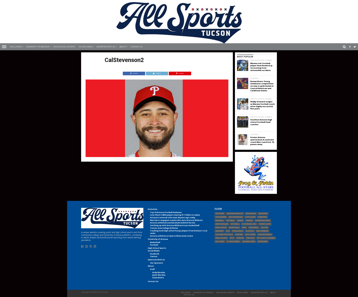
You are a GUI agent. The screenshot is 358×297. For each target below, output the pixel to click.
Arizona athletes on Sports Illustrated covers (171, 236)
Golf (232, 238)
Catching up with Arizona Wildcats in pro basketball (174, 225)
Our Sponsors (156, 263)
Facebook (154, 253)
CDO (228, 231)
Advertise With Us (106, 46)
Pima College (221, 238)
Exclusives (16, 46)
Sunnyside (262, 217)
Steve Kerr (263, 241)
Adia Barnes (220, 217)
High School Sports (64, 46)
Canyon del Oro (249, 224)
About (122, 46)
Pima (244, 227)
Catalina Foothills (224, 234)
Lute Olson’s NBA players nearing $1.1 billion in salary (175, 215)
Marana (240, 238)
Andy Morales (158, 272)
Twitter (153, 256)
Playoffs (250, 231)
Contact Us (136, 46)
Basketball (155, 242)
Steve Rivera (158, 277)
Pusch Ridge (237, 231)
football (235, 224)
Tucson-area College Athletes (164, 228)
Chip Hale (250, 238)
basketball (234, 227)
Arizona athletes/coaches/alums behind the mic (172, 222)
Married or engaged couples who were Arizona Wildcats (176, 220)
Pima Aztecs (220, 227)
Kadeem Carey (248, 241)
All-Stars (219, 241)
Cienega (249, 220)
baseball (219, 220)
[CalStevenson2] (157, 156)
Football (154, 245)
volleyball (254, 227)
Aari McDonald (265, 234)
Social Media (85, 46)
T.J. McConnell (233, 241)
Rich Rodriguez (236, 217)
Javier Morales (158, 275)
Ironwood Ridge (262, 220)
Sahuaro (219, 231)
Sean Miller (251, 213)
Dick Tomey (250, 234)
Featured (219, 213)
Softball (230, 220)
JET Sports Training (266, 238)
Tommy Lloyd (265, 224)
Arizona (239, 234)
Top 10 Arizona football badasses (166, 212)
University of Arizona (37, 46)
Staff (152, 269)
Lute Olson (250, 217)
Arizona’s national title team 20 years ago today (172, 217)
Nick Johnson (262, 231)
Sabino (240, 220)
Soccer (264, 227)
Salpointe (263, 213)
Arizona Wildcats (235, 213)
